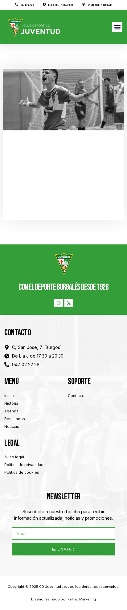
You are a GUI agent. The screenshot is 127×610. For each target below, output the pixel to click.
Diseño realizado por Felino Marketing (63, 599)
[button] (117, 27)
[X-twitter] (68, 303)
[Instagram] (58, 303)
